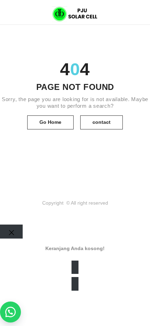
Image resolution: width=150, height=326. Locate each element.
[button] (10, 312)
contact (101, 122)
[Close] (11, 232)
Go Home (50, 122)
